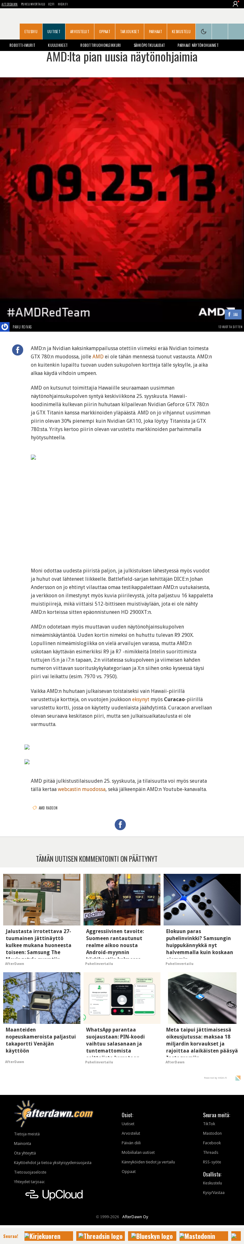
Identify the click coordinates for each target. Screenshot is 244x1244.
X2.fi (51, 4)
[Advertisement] (122, 510)
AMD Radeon (48, 807)
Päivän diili (131, 1142)
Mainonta (22, 1143)
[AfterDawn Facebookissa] (220, 32)
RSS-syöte (212, 1162)
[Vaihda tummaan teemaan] (204, 32)
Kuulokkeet (58, 45)
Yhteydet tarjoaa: (29, 1181)
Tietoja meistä (27, 1134)
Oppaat (104, 31)
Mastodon (212, 1133)
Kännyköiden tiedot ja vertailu (148, 1162)
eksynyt (140, 699)
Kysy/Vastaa (214, 1192)
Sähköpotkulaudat (149, 45)
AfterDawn (10, 4)
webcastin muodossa (81, 789)
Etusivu (30, 31)
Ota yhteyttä (25, 1153)
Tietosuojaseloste (30, 1172)
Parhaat (155, 31)
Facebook (212, 1142)
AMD (98, 357)
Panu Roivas (22, 326)
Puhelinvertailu (33, 4)
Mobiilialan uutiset (138, 1152)
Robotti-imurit (22, 45)
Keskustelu (181, 31)
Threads (210, 1152)
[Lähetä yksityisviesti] (39, 327)
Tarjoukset (129, 31)
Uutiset (53, 31)
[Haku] (236, 32)
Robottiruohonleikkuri (100, 45)
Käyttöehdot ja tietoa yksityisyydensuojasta (53, 1162)
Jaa (235, 314)
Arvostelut (79, 31)
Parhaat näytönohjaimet (198, 45)
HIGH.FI (63, 4)
